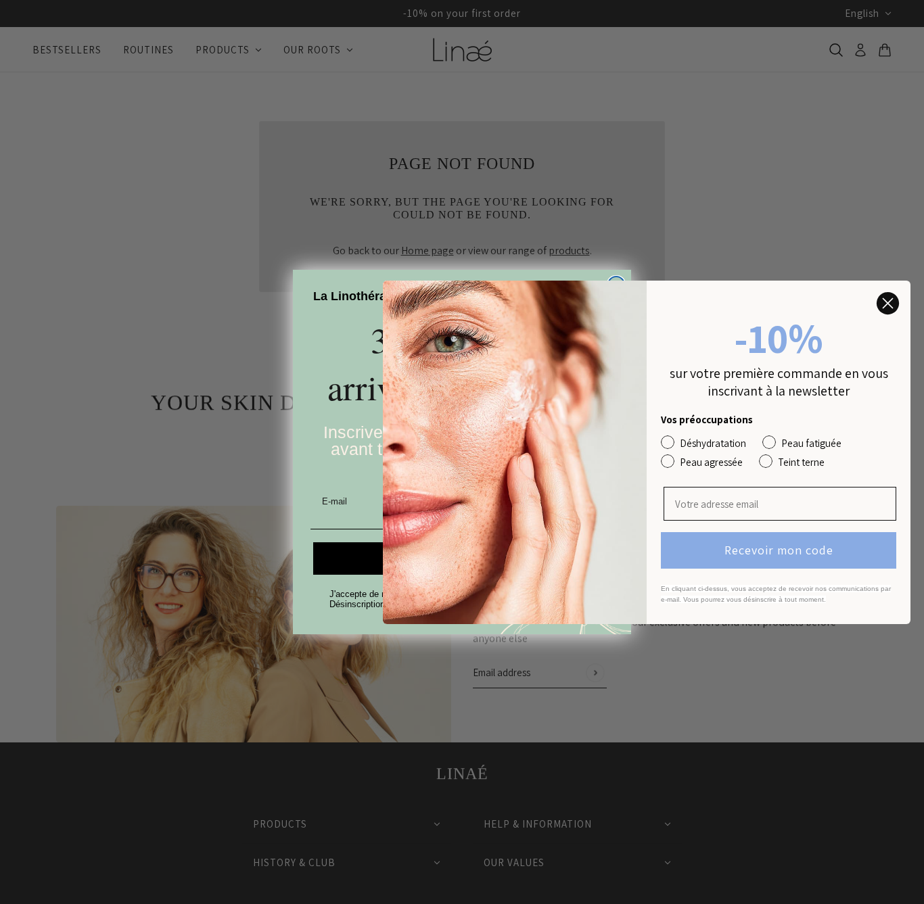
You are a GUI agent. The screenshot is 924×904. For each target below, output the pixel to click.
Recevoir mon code (778, 550)
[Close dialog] (888, 303)
